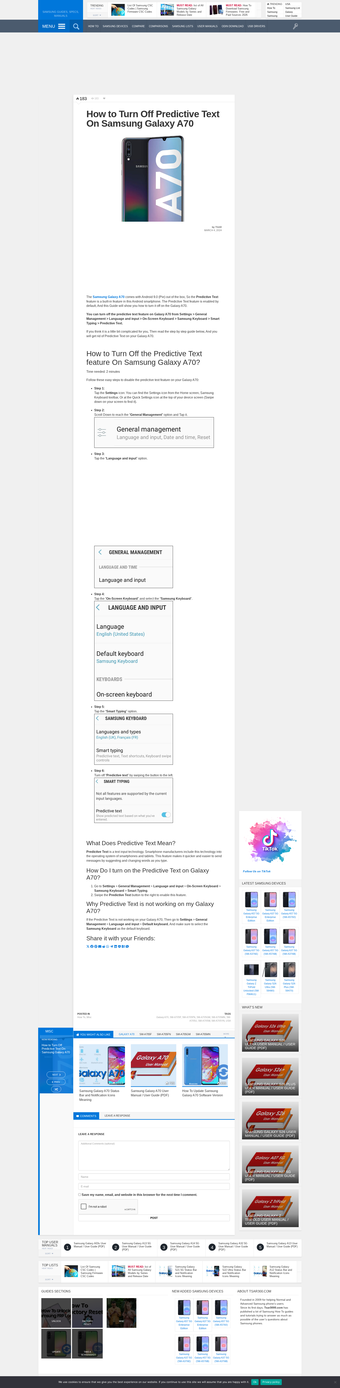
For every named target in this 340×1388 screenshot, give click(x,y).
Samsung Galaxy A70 (109, 297)
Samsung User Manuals (272, 16)
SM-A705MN (218, 1017)
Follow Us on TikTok (257, 871)
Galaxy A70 (162, 1017)
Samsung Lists (272, 12)
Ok (255, 1381)
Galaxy (289, 12)
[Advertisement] (170, 62)
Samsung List (292, 8)
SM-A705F (175, 1017)
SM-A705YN (218, 1020)
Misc (89, 1017)
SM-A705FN (188, 1017)
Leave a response (117, 1115)
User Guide (291, 16)
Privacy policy (271, 1381)
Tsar (218, 227)
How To (271, 8)
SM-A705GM (203, 1017)
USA (287, 4)
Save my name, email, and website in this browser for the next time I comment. (139, 1194)
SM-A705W (204, 1020)
